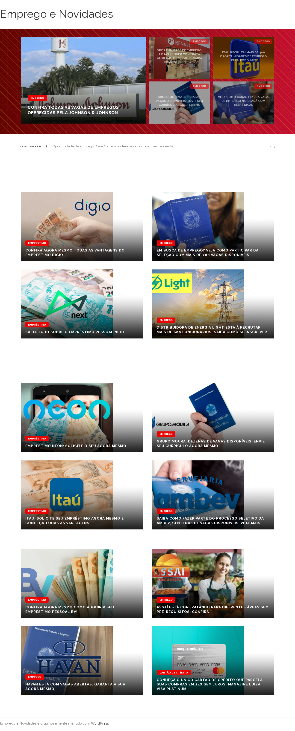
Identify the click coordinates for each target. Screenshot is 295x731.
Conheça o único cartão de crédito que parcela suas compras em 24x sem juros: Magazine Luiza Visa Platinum (210, 684)
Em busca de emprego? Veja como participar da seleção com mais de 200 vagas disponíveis (208, 252)
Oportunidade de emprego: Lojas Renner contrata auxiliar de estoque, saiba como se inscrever (179, 56)
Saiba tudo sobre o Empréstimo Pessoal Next (75, 332)
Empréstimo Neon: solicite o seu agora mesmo (75, 446)
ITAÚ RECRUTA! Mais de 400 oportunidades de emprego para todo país (243, 56)
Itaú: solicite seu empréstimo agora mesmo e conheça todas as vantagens (74, 520)
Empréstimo (37, 243)
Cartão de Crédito (173, 672)
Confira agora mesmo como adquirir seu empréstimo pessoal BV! (69, 609)
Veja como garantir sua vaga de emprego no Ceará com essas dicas (243, 101)
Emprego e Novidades (56, 14)
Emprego (37, 98)
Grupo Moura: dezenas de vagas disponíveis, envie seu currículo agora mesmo (179, 101)
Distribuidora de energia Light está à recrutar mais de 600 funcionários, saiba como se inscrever (212, 329)
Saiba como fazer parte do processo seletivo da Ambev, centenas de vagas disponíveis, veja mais (210, 520)
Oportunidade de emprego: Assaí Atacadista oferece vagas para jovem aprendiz (112, 146)
